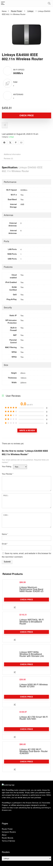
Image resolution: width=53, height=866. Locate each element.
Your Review (7, 473)
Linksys (30, 11)
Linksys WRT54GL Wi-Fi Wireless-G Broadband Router (31, 621)
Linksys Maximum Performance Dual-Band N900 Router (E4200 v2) (31, 589)
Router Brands (7, 838)
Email (5, 543)
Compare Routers (9, 832)
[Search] (49, 3)
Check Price (26, 115)
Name (5, 534)
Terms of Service (8, 841)
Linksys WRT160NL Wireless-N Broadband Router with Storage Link (31, 653)
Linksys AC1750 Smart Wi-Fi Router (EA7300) (33, 717)
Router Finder (16, 11)
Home (4, 11)
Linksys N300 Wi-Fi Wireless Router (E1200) (33, 685)
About (4, 835)
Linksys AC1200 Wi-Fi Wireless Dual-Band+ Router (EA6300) (33, 751)
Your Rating (6, 466)
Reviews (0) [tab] (8, 158)
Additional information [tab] (12, 154)
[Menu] (3, 3)
